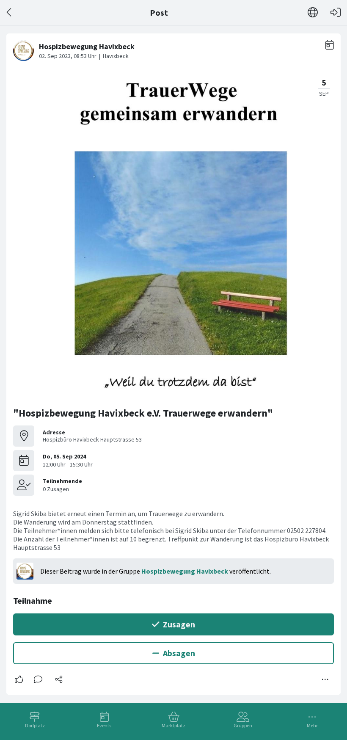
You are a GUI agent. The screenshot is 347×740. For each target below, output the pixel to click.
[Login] (335, 12)
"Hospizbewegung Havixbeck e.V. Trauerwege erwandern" (143, 413)
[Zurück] (9, 12)
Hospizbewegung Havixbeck (184, 571)
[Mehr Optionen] (325, 679)
